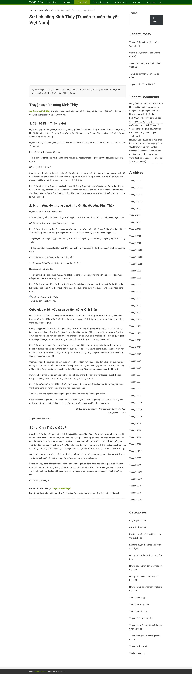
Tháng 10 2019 (135, 451)
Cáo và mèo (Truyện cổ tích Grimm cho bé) (144, 54)
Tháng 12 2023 (135, 187)
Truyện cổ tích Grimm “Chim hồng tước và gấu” (144, 44)
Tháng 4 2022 (135, 291)
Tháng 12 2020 (135, 402)
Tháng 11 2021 (135, 326)
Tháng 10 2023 (135, 201)
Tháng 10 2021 (135, 333)
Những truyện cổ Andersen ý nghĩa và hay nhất (145, 589)
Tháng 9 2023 (135, 208)
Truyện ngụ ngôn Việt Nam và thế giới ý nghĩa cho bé (145, 627)
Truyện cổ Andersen (101, 2)
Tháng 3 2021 (135, 382)
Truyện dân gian (66, 493)
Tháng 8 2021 (135, 347)
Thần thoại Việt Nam (138, 611)
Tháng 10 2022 (135, 264)
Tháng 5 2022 (135, 284)
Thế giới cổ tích (36, 2)
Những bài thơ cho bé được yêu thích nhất (145, 557)
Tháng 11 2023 (135, 194)
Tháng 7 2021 (135, 354)
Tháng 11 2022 (135, 257)
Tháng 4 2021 (135, 375)
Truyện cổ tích (52, 2)
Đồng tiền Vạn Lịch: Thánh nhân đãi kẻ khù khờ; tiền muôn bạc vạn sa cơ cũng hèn (146, 107)
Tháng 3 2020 (135, 430)
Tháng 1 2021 (135, 395)
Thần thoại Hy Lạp (137, 597)
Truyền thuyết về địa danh (108, 493)
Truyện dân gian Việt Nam (85, 493)
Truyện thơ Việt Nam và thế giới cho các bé (144, 637)
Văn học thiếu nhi (137, 653)
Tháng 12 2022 (135, 250)
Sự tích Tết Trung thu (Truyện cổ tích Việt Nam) (145, 65)
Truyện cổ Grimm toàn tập (140, 618)
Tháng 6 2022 (135, 278)
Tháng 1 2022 (135, 312)
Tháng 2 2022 (135, 305)
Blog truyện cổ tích (137, 520)
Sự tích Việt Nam (50, 493)
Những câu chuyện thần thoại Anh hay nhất (144, 578)
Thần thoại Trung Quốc (139, 604)
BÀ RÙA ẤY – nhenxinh (139, 118)
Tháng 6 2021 (135, 361)
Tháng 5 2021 (135, 368)
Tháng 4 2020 (135, 423)
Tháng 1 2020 (135, 444)
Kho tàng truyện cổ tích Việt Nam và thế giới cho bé (145, 536)
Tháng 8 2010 (135, 493)
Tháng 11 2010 (135, 472)
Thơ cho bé (151, 2)
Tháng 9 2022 (135, 271)
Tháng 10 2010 (135, 479)
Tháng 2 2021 (135, 389)
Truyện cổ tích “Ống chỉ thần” (142, 84)
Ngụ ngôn (136, 2)
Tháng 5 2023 (135, 222)
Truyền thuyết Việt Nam (39, 418)
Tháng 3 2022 (135, 298)
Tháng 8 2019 (135, 465)
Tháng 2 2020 (135, 437)
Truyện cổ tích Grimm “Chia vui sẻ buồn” (144, 76)
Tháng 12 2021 (135, 319)
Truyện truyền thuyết (45, 10)
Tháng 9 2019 (135, 458)
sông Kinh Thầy (78, 394)
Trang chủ (33, 10)
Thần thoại (67, 2)
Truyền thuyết (82, 2)
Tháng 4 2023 (135, 229)
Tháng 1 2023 (135, 243)
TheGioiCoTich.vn (41, 671)
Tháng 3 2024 (135, 180)
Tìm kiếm (133, 13)
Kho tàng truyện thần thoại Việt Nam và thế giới (145, 546)
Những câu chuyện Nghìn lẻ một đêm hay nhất (145, 568)
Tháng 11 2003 (135, 499)
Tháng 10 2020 (135, 416)
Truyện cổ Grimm (120, 2)
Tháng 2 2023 (135, 236)
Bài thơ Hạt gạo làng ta (39, 480)
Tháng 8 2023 (135, 215)
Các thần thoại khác (138, 527)
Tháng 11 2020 (135, 409)
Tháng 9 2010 (135, 486)
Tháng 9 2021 (135, 340)
